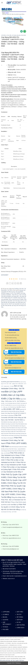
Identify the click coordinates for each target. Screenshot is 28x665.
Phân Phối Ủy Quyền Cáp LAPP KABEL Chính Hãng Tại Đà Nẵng (13, 494)
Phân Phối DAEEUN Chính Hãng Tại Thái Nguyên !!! (12, 429)
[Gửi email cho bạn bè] (15, 283)
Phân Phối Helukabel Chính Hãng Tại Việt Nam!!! (12, 440)
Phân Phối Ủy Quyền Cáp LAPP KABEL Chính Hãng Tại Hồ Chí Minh (14, 483)
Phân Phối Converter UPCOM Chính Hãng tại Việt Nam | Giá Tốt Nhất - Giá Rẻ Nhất (13, 418)
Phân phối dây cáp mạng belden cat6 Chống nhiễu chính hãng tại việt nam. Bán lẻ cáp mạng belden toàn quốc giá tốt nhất (13, 304)
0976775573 (14, 355)
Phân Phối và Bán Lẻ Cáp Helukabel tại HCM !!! (13, 457)
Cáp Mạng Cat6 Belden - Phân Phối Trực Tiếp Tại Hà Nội (13, 294)
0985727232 (12, 345)
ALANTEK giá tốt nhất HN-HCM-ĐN (10, 381)
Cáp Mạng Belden (16, 35)
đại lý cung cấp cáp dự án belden (16, 299)
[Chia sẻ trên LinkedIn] (20, 283)
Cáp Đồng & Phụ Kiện (6, 35)
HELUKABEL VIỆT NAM (11, 409)
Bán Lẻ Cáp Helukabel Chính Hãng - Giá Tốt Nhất (12, 389)
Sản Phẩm (23, 35)
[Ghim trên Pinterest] (18, 283)
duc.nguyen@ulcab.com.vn (16, 348)
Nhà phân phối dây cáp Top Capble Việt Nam (12, 660)
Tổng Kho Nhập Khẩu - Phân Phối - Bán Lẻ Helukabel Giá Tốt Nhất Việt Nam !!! (13, 500)
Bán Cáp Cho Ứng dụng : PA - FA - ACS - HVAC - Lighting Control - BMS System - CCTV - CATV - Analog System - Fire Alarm (14, 384)
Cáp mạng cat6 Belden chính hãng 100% (10, 296)
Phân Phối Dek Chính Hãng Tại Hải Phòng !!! (11, 435)
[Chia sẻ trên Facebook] (10, 283)
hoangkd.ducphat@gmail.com (16, 358)
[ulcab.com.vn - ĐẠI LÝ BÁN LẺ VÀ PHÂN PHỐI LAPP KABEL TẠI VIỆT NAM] (14, 2)
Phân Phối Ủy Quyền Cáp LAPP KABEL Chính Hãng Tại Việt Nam (13, 489)
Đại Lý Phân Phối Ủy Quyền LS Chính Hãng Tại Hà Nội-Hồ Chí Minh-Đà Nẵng (13, 507)
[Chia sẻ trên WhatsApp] (7, 283)
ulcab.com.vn (11, 578)
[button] (2, 2)
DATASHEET (4, 275)
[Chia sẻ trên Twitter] (12, 283)
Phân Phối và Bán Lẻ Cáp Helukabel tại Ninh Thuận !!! (13, 465)
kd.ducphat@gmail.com (15, 367)
